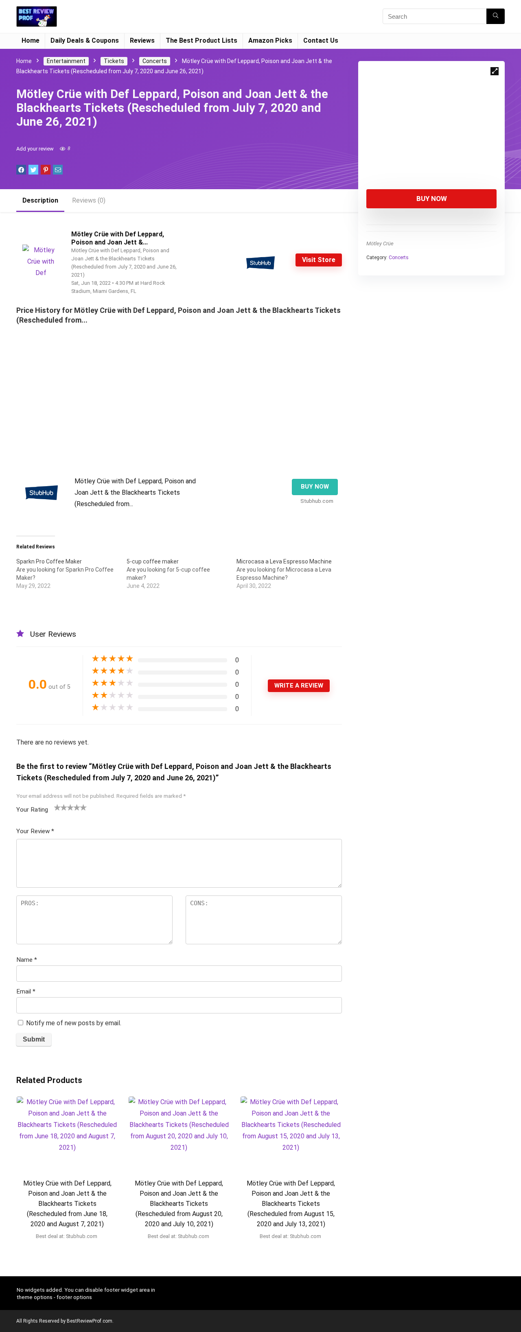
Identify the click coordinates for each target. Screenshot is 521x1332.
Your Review (35, 831)
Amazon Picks (270, 40)
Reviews (142, 40)
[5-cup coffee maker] (182, 573)
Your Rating (32, 809)
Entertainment (66, 61)
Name (26, 959)
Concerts (154, 61)
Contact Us (320, 40)
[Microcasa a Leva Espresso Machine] (291, 573)
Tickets (114, 61)
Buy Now (431, 198)
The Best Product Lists (201, 40)
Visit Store (318, 260)
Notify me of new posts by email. (73, 1023)
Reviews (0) (88, 200)
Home (30, 40)
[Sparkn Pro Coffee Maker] (71, 573)
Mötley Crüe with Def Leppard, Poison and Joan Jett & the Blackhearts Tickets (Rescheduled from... (135, 492)
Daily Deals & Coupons (84, 40)
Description (40, 200)
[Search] (495, 16)
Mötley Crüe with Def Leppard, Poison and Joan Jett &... (117, 238)
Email (25, 991)
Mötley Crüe (380, 243)
